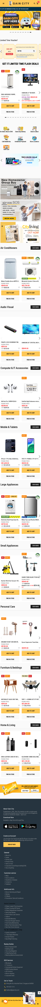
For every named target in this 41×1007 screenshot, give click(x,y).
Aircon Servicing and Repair (13, 892)
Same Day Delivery (10, 912)
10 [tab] (28, 117)
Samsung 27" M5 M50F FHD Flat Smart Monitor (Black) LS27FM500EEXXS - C (29, 93)
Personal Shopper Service (12, 921)
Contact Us (8, 882)
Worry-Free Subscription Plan (13, 925)
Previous (1, 21)
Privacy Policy (9, 861)
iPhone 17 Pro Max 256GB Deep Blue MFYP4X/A (14, 459)
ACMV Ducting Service (11, 969)
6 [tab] (18, 117)
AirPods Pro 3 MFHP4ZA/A (8, 401)
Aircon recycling (9, 973)
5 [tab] (15, 117)
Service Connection (9, 903)
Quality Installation (10, 932)
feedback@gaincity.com (12, 990)
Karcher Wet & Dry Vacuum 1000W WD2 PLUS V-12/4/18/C (17, 581)
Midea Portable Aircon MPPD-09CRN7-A (12, 281)
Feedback (8, 884)
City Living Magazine (11, 951)
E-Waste (7, 896)
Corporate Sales (9, 975)
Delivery (7, 894)
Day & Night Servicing (11, 939)
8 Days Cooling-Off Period (12, 908)
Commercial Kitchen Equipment (14, 967)
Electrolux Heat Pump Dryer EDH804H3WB (12, 520)
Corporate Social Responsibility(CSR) (15, 866)
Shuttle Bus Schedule (11, 880)
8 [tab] (23, 117)
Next (39, 21)
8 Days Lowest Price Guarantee (13, 906)
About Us (8, 855)
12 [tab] (33, 117)
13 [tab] (35, 117)
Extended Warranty (10, 919)
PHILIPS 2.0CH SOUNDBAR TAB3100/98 (12, 342)
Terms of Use (9, 863)
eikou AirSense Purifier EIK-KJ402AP (8, 94)
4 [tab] (13, 117)
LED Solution (9, 971)
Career (7, 857)
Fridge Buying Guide (10, 953)
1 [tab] (5, 117)
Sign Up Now (12, 844)
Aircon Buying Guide (11, 947)
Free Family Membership (12, 923)
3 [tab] (10, 117)
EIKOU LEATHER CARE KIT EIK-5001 (10, 757)
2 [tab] (8, 117)
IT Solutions (8, 965)
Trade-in (7, 916)
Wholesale (8, 963)
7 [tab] (20, 117)
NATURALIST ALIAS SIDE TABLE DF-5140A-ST (13, 699)
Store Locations (9, 878)
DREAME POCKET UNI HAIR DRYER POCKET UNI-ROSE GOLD (17, 642)
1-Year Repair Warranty (11, 934)
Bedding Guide (9, 949)
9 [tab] (25, 117)
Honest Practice (9, 937)
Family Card (8, 859)
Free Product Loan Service (12, 914)
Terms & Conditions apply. (22, 56)
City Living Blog (9, 868)
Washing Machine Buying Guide (14, 955)
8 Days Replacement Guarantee (13, 910)
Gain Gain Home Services (12, 927)
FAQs (7, 876)
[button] (19, 100)
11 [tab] (30, 117)
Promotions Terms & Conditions (14, 898)
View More (35, 248)
